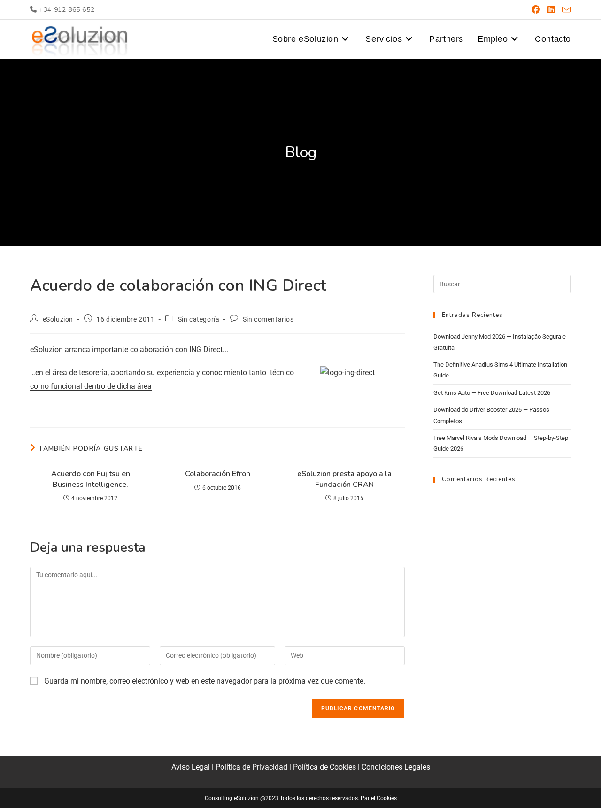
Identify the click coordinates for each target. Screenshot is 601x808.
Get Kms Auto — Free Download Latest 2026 (491, 392)
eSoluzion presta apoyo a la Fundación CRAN (344, 479)
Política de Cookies (324, 766)
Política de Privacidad (251, 766)
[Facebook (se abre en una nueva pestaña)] (536, 10)
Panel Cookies (379, 798)
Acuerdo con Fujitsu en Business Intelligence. (90, 479)
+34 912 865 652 (65, 9)
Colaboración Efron (217, 474)
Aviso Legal (190, 766)
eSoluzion (58, 319)
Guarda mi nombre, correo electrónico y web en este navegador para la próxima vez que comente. (204, 681)
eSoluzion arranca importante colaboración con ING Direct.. (128, 349)
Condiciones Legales (396, 766)
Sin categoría (199, 319)
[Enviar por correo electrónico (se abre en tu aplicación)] (565, 10)
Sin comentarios (268, 319)
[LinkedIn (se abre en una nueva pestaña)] (551, 10)
